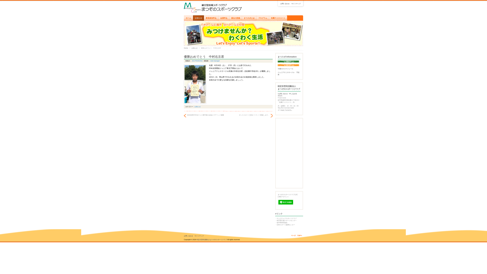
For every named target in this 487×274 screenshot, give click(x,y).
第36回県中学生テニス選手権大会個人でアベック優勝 (205, 115)
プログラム (262, 18)
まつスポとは (249, 18)
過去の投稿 (235, 18)
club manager (215, 61)
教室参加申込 (211, 18)
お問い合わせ (285, 4)
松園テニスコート (278, 18)
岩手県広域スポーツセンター (287, 220)
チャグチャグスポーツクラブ (287, 218)
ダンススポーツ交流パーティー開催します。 (254, 115)
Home (186, 48)
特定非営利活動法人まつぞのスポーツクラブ (211, 240)
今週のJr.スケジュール (285, 69)
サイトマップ (296, 4)
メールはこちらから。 (285, 110)
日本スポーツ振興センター (286, 225)
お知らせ (198, 18)
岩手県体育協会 (282, 223)
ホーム (188, 18)
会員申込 (223, 18)
